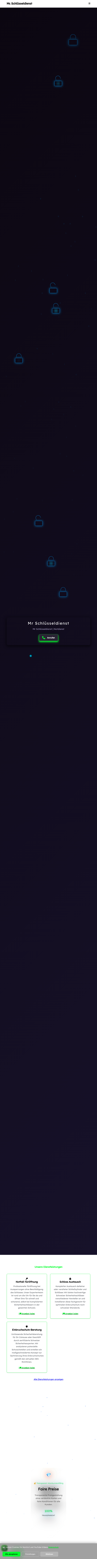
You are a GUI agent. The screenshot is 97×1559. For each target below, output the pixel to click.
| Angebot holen (27, 1313)
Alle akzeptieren (11, 1554)
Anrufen (51, 637)
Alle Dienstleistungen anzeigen (48, 1379)
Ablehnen (49, 1554)
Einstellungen (30, 1554)
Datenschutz (53, 1547)
